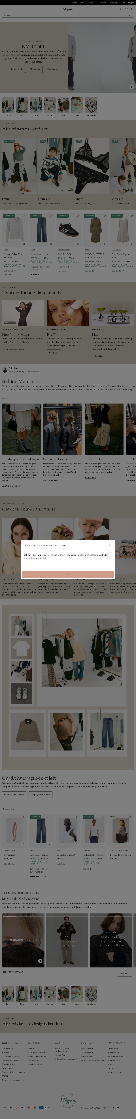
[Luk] (109, 545)
